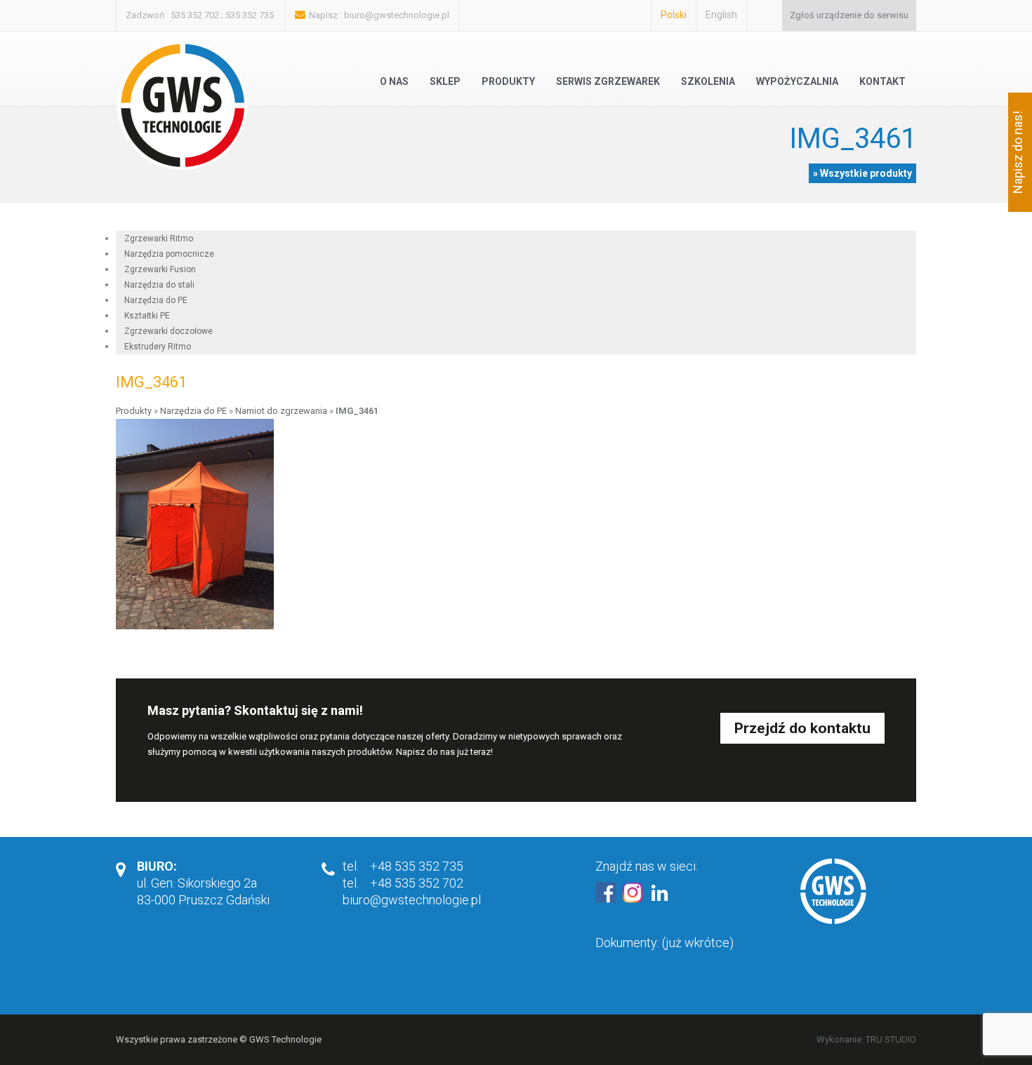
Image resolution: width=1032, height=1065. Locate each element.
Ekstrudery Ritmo (157, 346)
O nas (394, 81)
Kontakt (882, 81)
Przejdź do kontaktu (802, 728)
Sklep (445, 81)
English (721, 14)
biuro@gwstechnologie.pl (396, 15)
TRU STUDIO (891, 1039)
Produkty (508, 81)
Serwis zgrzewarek (608, 81)
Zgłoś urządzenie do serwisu (849, 15)
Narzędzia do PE (193, 411)
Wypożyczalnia (797, 81)
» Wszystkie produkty (862, 173)
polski (674, 14)
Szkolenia (708, 81)
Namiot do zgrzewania (281, 411)
